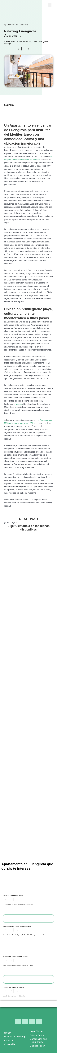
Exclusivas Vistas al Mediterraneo (17, 926)
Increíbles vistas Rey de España (15, 956)
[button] (49, 5)
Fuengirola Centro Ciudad (13, 987)
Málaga (19, 404)
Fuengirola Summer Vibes (13, 895)
